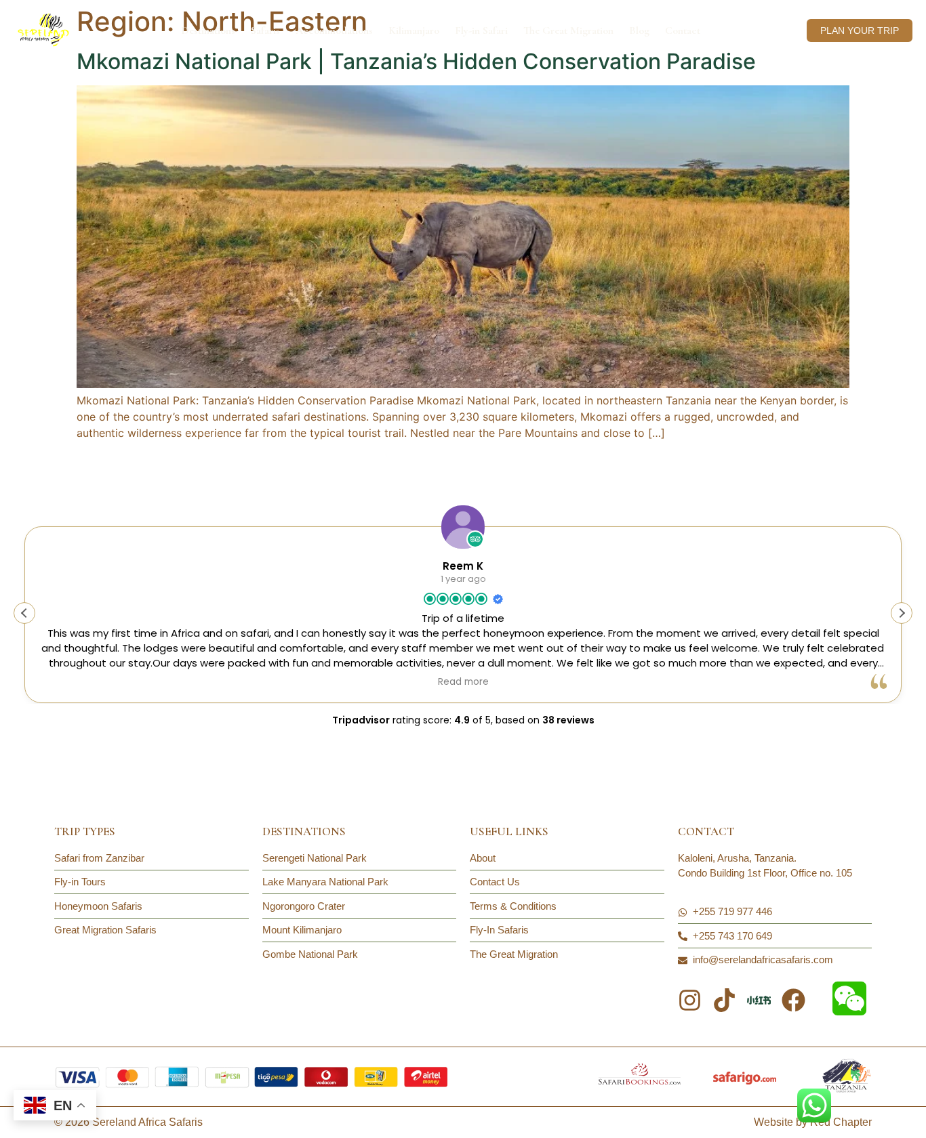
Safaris (265, 30)
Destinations (208, 30)
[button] (901, 613)
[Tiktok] (724, 1000)
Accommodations (334, 30)
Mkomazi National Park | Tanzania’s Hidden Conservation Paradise (416, 61)
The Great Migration (568, 30)
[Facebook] (793, 1000)
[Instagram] (690, 1000)
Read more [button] (463, 682)
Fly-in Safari (481, 30)
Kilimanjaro (413, 30)
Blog (639, 30)
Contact (682, 30)
